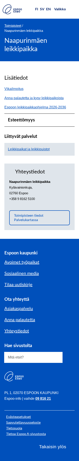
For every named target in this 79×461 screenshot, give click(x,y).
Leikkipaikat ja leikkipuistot (29, 149)
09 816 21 (43, 398)
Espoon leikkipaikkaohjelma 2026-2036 (35, 107)
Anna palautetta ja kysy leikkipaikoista (36, 98)
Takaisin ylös (52, 446)
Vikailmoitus (16, 89)
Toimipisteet (12, 25)
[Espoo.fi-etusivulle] (12, 9)
